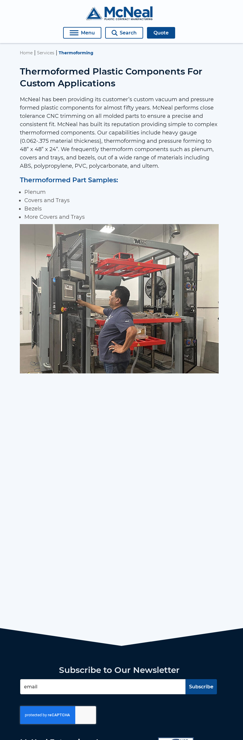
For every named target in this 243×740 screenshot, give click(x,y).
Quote (161, 33)
